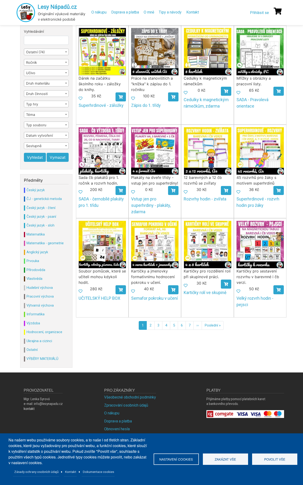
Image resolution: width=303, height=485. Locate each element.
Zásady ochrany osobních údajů (36, 472)
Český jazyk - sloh (40, 225)
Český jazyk (36, 190)
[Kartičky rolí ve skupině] (207, 244)
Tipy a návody (170, 12)
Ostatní (32, 350)
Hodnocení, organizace (44, 332)
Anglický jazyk (37, 252)
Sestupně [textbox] (34, 146)
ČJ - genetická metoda (44, 199)
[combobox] (46, 52)
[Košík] (278, 11)
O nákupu (99, 12)
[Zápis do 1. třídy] (154, 51)
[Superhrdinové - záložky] (102, 51)
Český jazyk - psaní (41, 216)
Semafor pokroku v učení (154, 298)
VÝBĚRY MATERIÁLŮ (42, 359)
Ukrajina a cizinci (39, 341)
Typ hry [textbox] (32, 104)
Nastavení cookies (176, 459)
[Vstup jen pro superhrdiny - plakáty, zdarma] (154, 150)
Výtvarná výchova (40, 305)
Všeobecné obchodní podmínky (130, 397)
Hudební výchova (40, 288)
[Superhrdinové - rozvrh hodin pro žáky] (260, 150)
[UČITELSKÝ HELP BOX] (102, 244)
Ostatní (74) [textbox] (35, 52)
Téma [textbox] (30, 115)
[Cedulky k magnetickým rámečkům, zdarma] (207, 51)
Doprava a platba (125, 12)
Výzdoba (33, 323)
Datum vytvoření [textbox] (39, 135)
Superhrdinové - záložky (101, 105)
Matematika (36, 234)
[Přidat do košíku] (121, 96)
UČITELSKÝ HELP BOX (99, 298)
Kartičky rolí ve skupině (205, 292)
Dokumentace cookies (98, 472)
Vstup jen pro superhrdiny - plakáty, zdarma (151, 205)
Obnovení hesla (117, 429)
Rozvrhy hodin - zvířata (205, 198)
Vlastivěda (34, 278)
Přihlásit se (259, 12)
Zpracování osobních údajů (126, 405)
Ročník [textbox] (31, 62)
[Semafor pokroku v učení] (154, 244)
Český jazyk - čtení (41, 208)
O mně (149, 12)
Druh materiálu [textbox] (37, 83)
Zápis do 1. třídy (146, 105)
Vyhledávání (34, 31)
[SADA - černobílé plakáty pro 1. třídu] (102, 150)
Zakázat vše (225, 459)
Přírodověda (36, 270)
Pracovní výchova (40, 296)
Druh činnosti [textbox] (37, 94)
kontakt (29, 409)
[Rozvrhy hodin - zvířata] (207, 150)
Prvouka (33, 261)
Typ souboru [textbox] (36, 125)
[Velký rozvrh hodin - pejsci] (260, 244)
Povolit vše (274, 459)
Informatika (36, 314)
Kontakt (192, 12)
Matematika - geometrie (45, 243)
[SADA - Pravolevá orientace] (260, 51)
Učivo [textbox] (30, 73)
